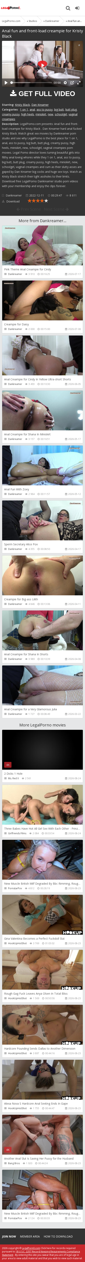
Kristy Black (22, 105)
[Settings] (65, 82)
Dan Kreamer (40, 105)
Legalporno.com (11, 8)
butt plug (71, 109)
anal (32, 109)
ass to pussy (45, 109)
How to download (58, 1236)
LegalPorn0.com (31, 1248)
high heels (27, 114)
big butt (59, 109)
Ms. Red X (13, 778)
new (50, 114)
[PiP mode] (72, 82)
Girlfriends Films (17, 833)
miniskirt (41, 114)
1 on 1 (24, 109)
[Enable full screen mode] (79, 82)
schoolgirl (61, 114)
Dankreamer (14, 195)
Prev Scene (30, 209)
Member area (30, 1236)
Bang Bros (14, 1163)
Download (13, 201)
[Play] (6, 82)
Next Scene (54, 209)
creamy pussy (11, 114)
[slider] (31, 82)
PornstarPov (15, 888)
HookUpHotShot (17, 943)
